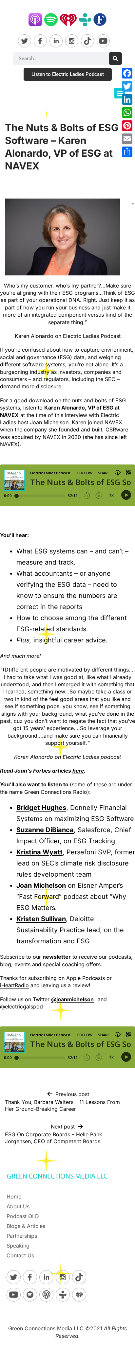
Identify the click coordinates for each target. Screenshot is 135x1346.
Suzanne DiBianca (45, 830)
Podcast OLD (23, 1216)
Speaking (18, 1245)
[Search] (115, 58)
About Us (18, 1206)
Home (14, 1196)
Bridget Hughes (41, 808)
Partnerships (22, 1235)
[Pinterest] (127, 125)
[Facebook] (127, 73)
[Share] (127, 151)
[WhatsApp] (127, 112)
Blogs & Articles (26, 1226)
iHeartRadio (14, 985)
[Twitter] (127, 86)
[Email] (127, 138)
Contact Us (20, 1255)
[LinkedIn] (127, 99)
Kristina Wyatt (39, 852)
